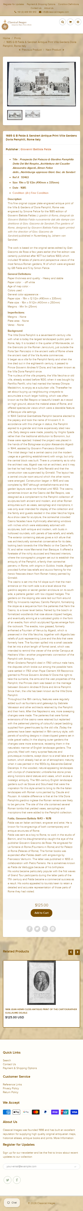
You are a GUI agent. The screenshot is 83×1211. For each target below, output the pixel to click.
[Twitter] (7, 1180)
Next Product (54, 49)
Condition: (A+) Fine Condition (30, 193)
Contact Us (36, 8)
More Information (64, 1138)
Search (7, 1060)
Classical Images (46, 1203)
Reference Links (12, 1084)
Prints (17, 38)
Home (6, 38)
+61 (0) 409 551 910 (26, 12)
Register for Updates (13, 4)
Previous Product (31, 49)
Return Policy (10, 1092)
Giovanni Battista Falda (35, 149)
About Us (48, 8)
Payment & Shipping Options (41, 4)
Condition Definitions (68, 4)
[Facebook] (17, 1180)
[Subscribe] (75, 1167)
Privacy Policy (11, 1088)
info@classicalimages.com (55, 12)
